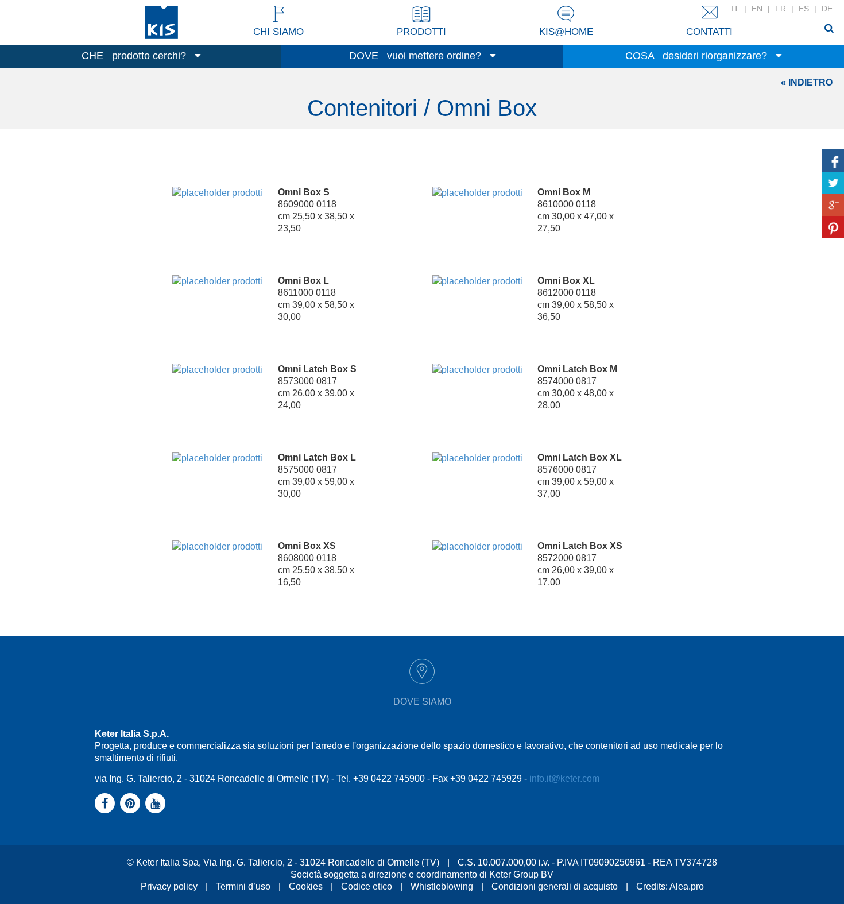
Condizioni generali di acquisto (554, 886)
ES (804, 8)
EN (757, 8)
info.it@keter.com (564, 778)
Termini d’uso (243, 886)
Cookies (306, 886)
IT (735, 8)
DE (827, 8)
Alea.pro (686, 886)
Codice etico (366, 886)
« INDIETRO (807, 82)
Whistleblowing (442, 886)
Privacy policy (169, 886)
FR (780, 8)
